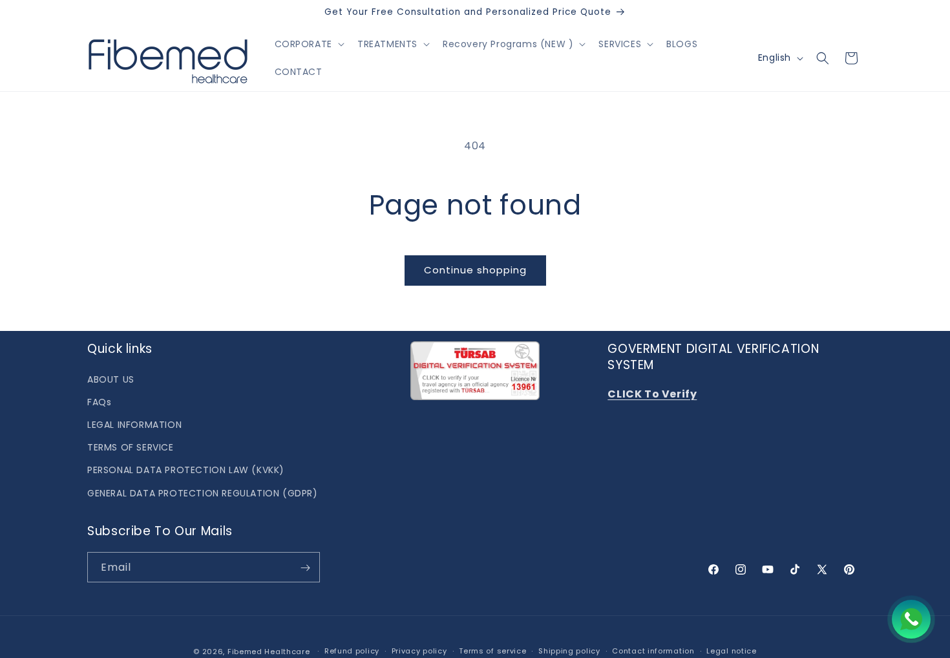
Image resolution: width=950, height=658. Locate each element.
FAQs (99, 401)
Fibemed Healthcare (268, 651)
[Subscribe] (305, 568)
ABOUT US (110, 378)
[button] (308, 44)
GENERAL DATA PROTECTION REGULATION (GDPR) (202, 492)
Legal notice (731, 651)
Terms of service (492, 651)
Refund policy (351, 651)
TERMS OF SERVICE (130, 447)
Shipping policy (569, 651)
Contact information (653, 651)
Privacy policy (419, 651)
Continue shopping (475, 270)
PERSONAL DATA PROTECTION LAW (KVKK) (185, 469)
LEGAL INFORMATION (134, 424)
